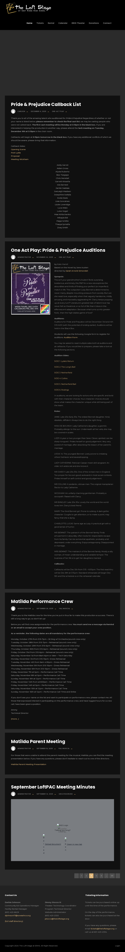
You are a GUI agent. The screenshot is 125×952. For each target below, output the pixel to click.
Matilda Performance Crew (42, 601)
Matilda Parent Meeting (38, 741)
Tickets (40, 23)
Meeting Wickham (19, 159)
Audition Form (71, 337)
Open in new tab (74, 844)
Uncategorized (66, 794)
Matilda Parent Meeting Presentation (28, 764)
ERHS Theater (78, 23)
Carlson (21, 111)
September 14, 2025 (45, 794)
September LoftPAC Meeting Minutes (53, 787)
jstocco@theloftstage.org (57, 919)
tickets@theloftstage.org (103, 928)
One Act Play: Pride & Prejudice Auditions (58, 250)
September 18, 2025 (45, 748)
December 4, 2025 (38, 111)
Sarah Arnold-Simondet (77, 271)
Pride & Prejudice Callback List (46, 104)
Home (29, 23)
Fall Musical (64, 608)
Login (117, 946)
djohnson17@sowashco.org (18, 915)
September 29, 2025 (45, 608)
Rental (51, 23)
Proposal (15, 156)
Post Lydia (16, 153)
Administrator (24, 257)
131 (112, 876)
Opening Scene (18, 149)
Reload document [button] (53, 844)
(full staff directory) (14, 921)
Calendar (63, 23)
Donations (94, 23)
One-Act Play (58, 111)
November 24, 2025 (45, 257)
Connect (107, 23)
